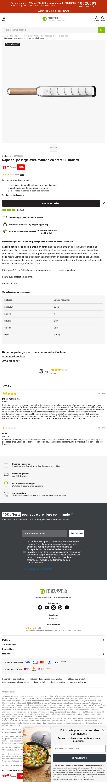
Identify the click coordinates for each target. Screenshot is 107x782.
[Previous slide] (46, 147)
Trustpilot (53, 618)
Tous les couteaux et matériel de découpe (35, 36)
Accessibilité (39, 682)
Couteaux (13, 36)
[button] (102, 19)
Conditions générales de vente (15, 682)
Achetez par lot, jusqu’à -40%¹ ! (53, 11)
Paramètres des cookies (13, 679)
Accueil (5, 36)
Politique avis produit (76, 679)
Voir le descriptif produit (13, 195)
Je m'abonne (76, 533)
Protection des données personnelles (45, 679)
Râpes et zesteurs (60, 36)
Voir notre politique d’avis (13, 356)
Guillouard (6, 156)
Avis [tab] (7, 386)
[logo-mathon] (53, 18)
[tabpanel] (53, 420)
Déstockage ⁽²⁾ (12, 44)
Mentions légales (57, 682)
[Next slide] (60, 147)
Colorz (83, 682)
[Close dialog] (103, 730)
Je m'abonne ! (79, 758)
